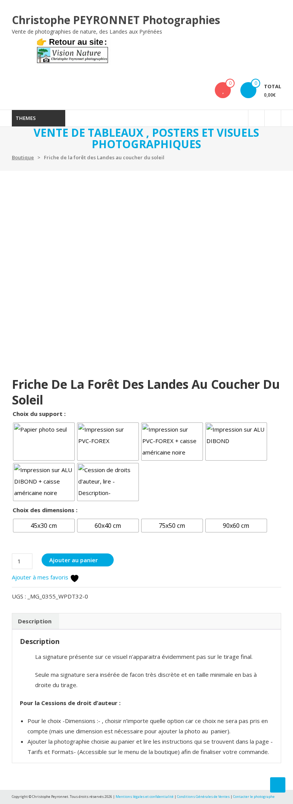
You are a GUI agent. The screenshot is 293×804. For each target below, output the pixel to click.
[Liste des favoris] (223, 90)
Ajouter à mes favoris (41, 577)
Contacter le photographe (254, 796)
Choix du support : (39, 413)
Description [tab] (35, 621)
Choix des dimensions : (45, 510)
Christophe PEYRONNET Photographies (116, 20)
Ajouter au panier (73, 560)
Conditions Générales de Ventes (203, 796)
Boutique (23, 157)
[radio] (43, 441)
